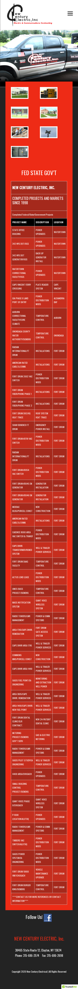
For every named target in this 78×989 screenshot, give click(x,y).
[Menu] (70, 13)
